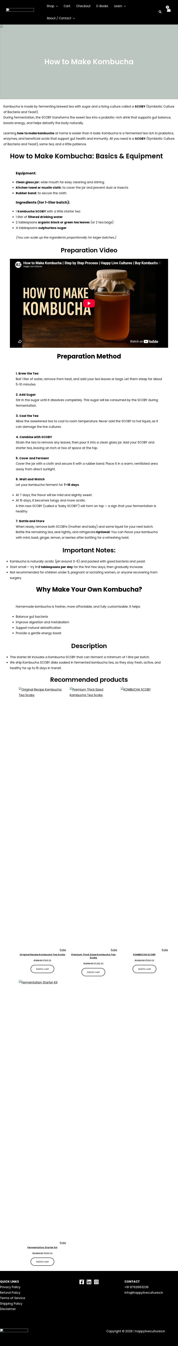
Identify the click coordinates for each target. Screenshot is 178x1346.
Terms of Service (12, 1298)
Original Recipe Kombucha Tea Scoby (42, 954)
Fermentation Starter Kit (42, 1247)
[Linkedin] (89, 1282)
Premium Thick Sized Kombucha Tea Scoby (93, 956)
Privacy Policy (10, 1287)
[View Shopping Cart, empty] (168, 12)
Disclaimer (8, 1309)
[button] (56, 6)
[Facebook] (81, 1282)
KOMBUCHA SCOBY (144, 954)
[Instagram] (96, 1282)
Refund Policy (10, 1293)
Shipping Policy (11, 1304)
